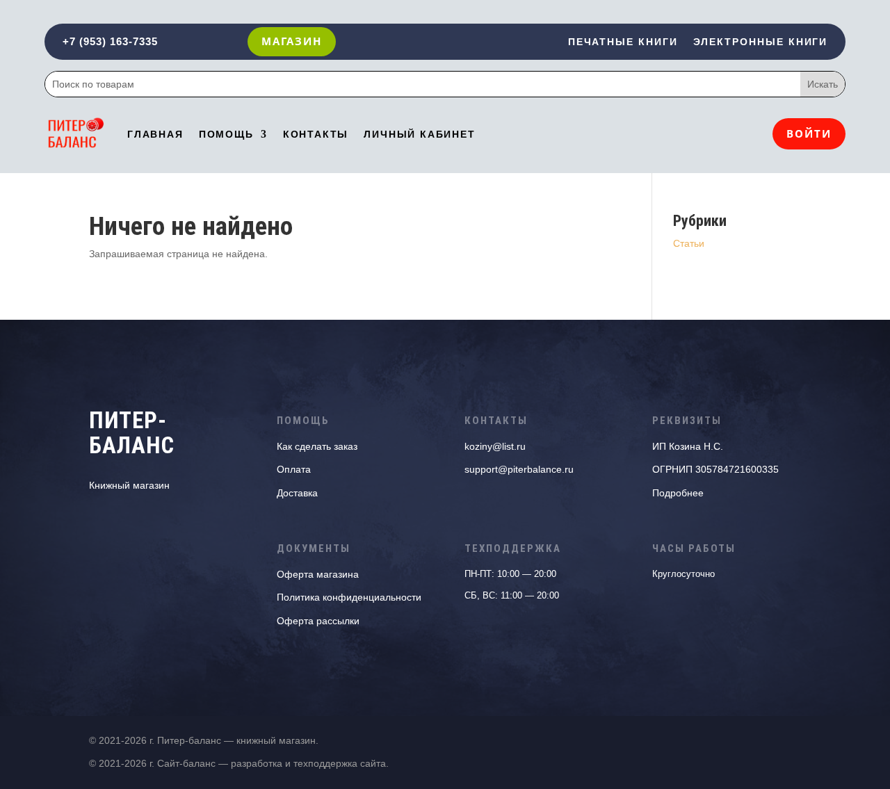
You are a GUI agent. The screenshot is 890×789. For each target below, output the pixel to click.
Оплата (294, 469)
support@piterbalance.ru (519, 469)
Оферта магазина (318, 574)
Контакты (316, 134)
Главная (155, 134)
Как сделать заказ (317, 446)
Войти (809, 133)
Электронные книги (760, 42)
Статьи (688, 243)
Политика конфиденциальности (349, 597)
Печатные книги (623, 42)
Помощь (226, 134)
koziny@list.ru (495, 446)
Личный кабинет (419, 134)
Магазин (291, 41)
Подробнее (678, 492)
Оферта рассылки (318, 620)
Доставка (297, 492)
